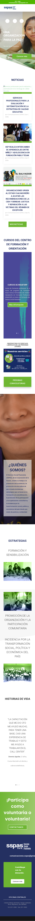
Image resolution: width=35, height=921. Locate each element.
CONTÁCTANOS (16, 827)
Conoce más (22, 56)
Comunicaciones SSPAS (16, 114)
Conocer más (17, 881)
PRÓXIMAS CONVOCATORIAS (17, 382)
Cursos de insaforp (17, 285)
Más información (16, 305)
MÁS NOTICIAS (16, 224)
